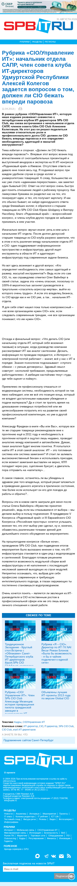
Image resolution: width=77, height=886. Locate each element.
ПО (68, 836)
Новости (8, 814)
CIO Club (7, 729)
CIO (41, 726)
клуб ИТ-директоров (24, 729)
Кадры (18, 722)
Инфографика (11, 822)
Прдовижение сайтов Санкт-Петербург (29, 740)
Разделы (37, 42)
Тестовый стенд (12, 819)
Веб (63, 833)
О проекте (9, 773)
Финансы (51, 838)
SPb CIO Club (66, 726)
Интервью (34, 814)
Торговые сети (38, 836)
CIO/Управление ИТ (34, 722)
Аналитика (21, 814)
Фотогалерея (65, 819)
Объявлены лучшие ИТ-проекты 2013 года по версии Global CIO (55, 695)
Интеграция (35, 833)
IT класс (8, 816)
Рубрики (25, 42)
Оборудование (55, 836)
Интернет (9, 830)
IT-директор (50, 726)
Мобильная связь (25, 830)
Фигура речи (29, 819)
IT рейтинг (43, 816)
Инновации (64, 838)
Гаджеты (8, 841)
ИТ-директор (30, 726)
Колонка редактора (25, 816)
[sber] (38, 6)
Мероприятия (49, 814)
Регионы (50, 42)
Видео (53, 819)
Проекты (63, 814)
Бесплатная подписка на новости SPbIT (29, 863)
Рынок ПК (9, 836)
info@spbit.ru (10, 800)
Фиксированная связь (15, 833)
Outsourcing (10, 838)
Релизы (42, 819)
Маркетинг (22, 836)
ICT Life (55, 816)
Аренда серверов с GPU (16, 849)
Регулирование (36, 838)
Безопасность (51, 833)
